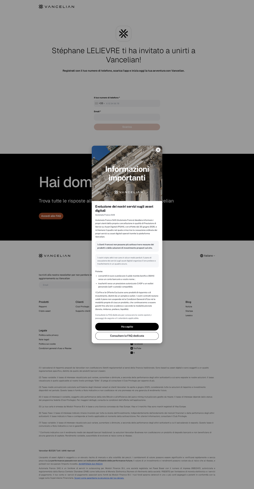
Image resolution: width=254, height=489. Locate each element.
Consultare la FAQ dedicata (127, 335)
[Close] (158, 149)
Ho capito (127, 326)
